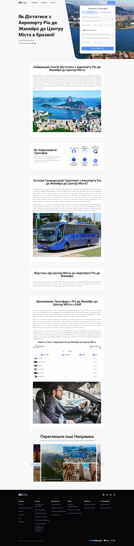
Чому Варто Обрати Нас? (26, 508)
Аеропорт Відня (105, 504)
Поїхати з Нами (55, 515)
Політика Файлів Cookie (75, 513)
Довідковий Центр (89, 504)
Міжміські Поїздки (40, 516)
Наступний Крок (98, 48)
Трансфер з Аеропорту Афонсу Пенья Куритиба (43, 480)
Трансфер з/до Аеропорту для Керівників (39, 529)
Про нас (21, 504)
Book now (111, 2)
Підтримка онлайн (89, 508)
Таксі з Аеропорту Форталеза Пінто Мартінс (65, 461)
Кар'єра (21, 511)
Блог (20, 518)
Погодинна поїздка (105, 12)
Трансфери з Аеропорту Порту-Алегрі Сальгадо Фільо (66, 480)
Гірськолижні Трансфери (42, 520)
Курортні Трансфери (41, 513)
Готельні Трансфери (40, 523)
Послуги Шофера (40, 510)
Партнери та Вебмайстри (58, 511)
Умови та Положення (74, 510)
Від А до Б (89, 12)
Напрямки (21, 521)
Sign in (102, 2)
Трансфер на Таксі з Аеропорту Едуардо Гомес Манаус (44, 461)
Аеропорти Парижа (106, 508)
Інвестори (21, 515)
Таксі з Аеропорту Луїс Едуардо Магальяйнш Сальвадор (87, 480)
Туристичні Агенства (57, 508)
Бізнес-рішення (55, 504)
